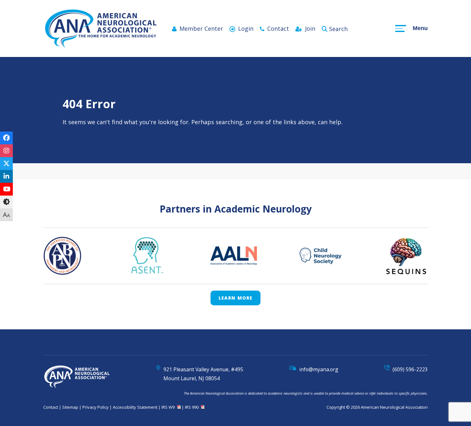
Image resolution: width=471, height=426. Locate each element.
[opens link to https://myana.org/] (101, 46)
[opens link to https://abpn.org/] (62, 256)
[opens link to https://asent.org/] (146, 256)
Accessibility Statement (135, 407)
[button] (6, 202)
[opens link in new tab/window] (6, 138)
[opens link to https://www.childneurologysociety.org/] (321, 256)
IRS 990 (192, 407)
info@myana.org (318, 369)
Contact (278, 28)
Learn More (236, 298)
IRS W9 (168, 407)
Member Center (201, 28)
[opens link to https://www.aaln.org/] (234, 255)
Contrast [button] (6, 202)
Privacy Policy (95, 407)
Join (310, 28)
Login (245, 28)
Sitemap (70, 407)
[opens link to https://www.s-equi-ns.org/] (406, 255)
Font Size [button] (6, 214)
